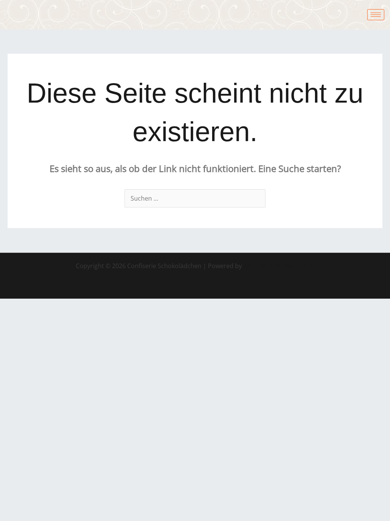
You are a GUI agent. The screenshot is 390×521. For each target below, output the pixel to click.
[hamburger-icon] (375, 14)
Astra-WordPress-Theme (278, 266)
